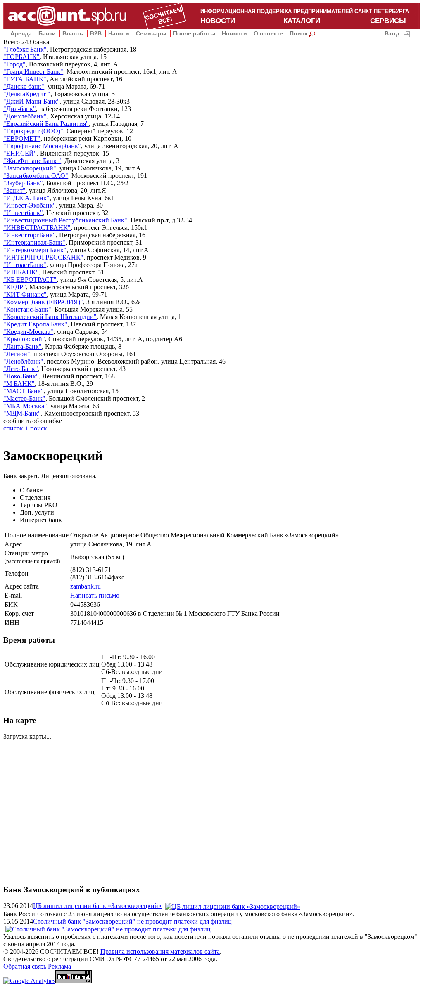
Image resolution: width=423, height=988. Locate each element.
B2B (96, 33)
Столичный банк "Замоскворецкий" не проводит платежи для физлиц (132, 921)
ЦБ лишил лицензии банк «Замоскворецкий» (97, 905)
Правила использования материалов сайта (160, 951)
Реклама (59, 966)
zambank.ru (85, 586)
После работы (194, 33)
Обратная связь (25, 966)
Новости (234, 33)
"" (25, 49)
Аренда (21, 33)
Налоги (118, 33)
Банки (47, 33)
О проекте (268, 33)
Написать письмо (94, 595)
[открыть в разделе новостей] (232, 905)
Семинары (151, 33)
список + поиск (25, 428)
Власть (72, 33)
